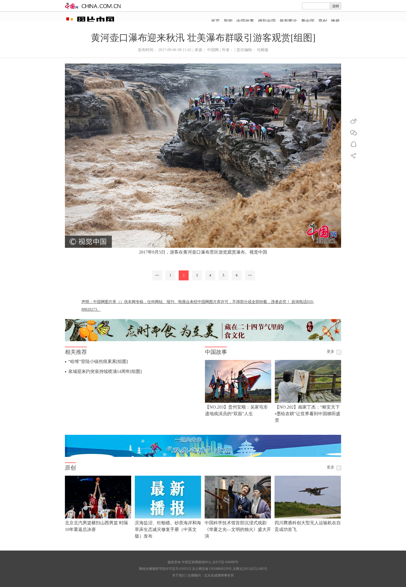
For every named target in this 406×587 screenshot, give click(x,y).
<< (157, 275)
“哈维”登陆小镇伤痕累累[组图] (98, 361)
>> (250, 275)
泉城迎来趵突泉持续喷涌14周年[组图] (105, 371)
